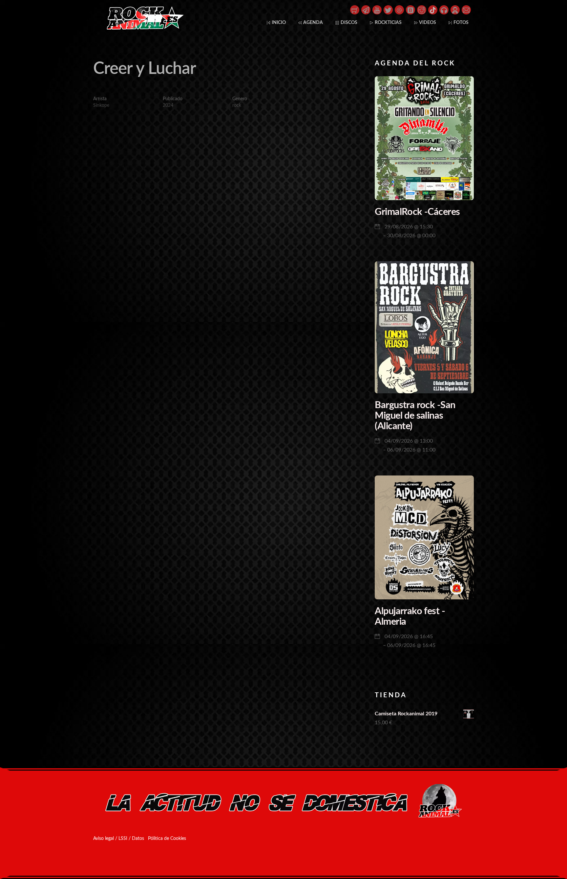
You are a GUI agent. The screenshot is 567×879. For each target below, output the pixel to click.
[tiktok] (432, 9)
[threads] (399, 9)
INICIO (278, 22)
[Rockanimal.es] (142, 28)
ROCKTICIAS (388, 22)
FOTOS (460, 22)
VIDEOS (427, 22)
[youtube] (377, 9)
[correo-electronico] (466, 9)
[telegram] (365, 9)
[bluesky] (410, 9)
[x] (388, 9)
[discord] (455, 9)
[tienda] (354, 9)
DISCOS (348, 22)
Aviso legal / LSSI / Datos (118, 838)
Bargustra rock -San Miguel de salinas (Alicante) (415, 416)
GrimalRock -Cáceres (417, 212)
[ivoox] (444, 9)
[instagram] (421, 9)
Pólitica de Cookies (167, 838)
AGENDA (312, 22)
